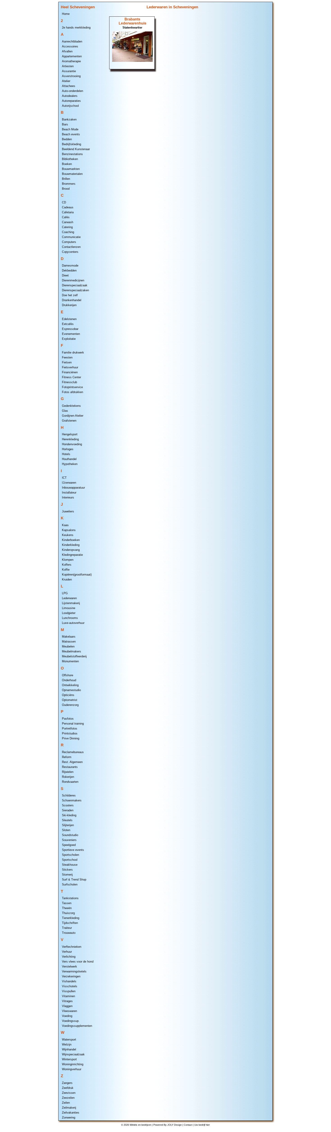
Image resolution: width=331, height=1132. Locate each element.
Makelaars (68, 636)
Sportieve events (73, 850)
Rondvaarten (70, 781)
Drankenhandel (71, 300)
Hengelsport (69, 434)
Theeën (67, 908)
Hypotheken (69, 464)
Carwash (67, 222)
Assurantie (69, 71)
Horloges (67, 449)
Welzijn (66, 1044)
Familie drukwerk (73, 352)
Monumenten (70, 661)
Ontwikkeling (70, 685)
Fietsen (67, 362)
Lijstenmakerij (71, 603)
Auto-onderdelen (72, 91)
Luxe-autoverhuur (73, 623)
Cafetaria (68, 212)
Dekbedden (69, 270)
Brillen (66, 178)
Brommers (68, 183)
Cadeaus (67, 207)
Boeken (67, 164)
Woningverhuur (71, 1069)
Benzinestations (72, 154)
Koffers (66, 564)
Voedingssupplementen (77, 1025)
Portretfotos (69, 728)
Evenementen (71, 334)
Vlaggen (67, 1006)
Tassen (66, 903)
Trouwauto (68, 932)
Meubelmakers (71, 651)
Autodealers (69, 96)
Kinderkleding (70, 545)
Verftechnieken (71, 946)
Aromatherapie (71, 61)
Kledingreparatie (72, 554)
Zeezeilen (68, 1097)
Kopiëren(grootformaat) (77, 574)
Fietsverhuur (70, 367)
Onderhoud (69, 680)
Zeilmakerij (69, 1107)
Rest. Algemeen (72, 762)
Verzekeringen (71, 976)
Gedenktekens (71, 405)
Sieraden (67, 810)
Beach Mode (70, 129)
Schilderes (69, 795)
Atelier (66, 81)
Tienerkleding (70, 918)
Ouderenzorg (70, 705)
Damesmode (70, 265)
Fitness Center (71, 377)
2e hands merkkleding (76, 27)
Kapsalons (69, 530)
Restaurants (70, 767)
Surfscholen (69, 884)
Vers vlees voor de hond (77, 961)
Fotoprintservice (72, 387)
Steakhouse (69, 864)
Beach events (71, 134)
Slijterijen (68, 825)
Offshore (67, 675)
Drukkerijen (69, 305)
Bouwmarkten (71, 169)
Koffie (66, 569)
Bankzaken (69, 119)
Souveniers (69, 840)
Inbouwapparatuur (73, 487)
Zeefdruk (67, 1088)
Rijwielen (67, 772)
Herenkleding (70, 439)
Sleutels (67, 820)
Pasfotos (68, 718)
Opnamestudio (71, 690)
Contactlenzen (71, 247)
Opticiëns (68, 695)
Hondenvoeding (72, 444)
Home (66, 14)
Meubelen (68, 646)
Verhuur (67, 951)
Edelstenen (69, 319)
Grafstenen (69, 420)
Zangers (67, 1083)
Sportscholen (70, 854)
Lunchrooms (70, 618)
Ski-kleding (69, 815)
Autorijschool (70, 105)
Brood (66, 188)
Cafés (66, 217)
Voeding (67, 1016)
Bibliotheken (70, 159)
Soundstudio (70, 835)
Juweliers (68, 511)
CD (64, 202)
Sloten (66, 830)
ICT (64, 477)
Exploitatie (69, 338)
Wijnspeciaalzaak (73, 1054)
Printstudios (69, 733)
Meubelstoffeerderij (74, 656)
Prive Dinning (70, 738)
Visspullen (68, 991)
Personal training (73, 723)
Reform (66, 757)
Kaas (65, 525)
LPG (65, 593)
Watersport (69, 1039)
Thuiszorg (68, 913)
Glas (65, 410)
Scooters (68, 805)
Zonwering (68, 1117)
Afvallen (67, 51)
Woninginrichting (72, 1064)
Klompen (67, 559)
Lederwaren (69, 598)
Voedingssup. (70, 1021)
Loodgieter (68, 613)
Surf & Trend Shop (74, 879)
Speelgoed (69, 845)
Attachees (68, 86)
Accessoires (70, 46)
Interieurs (68, 497)
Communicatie (71, 237)
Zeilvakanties (70, 1112)
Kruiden (67, 579)
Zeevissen (68, 1092)
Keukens (67, 535)
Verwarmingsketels (74, 971)
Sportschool (69, 859)
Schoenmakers (72, 800)
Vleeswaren (69, 1011)
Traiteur (67, 928)
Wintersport (69, 1059)
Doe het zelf (70, 295)
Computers (69, 242)
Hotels (66, 454)
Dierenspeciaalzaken (75, 290)
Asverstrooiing (71, 76)
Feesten (67, 357)
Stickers (67, 869)
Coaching (68, 232)
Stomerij (67, 874)
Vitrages (67, 1001)
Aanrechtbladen (72, 41)
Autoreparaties (71, 100)
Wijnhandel (69, 1049)
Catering (67, 227)
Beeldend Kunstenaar (76, 149)
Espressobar (70, 329)
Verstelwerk (69, 966)
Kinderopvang (71, 550)
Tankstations (70, 898)
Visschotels (69, 986)
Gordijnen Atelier (72, 415)
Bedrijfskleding (71, 144)
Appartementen (72, 56)
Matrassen (69, 641)
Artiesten (68, 66)
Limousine (68, 608)
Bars (65, 124)
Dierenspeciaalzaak (74, 285)
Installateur (69, 492)
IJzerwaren (69, 482)
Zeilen (66, 1102)
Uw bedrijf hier (202, 1124)
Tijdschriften (70, 923)
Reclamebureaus (73, 752)
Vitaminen (68, 996)
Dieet (65, 275)
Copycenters (70, 252)
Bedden (67, 139)
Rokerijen (68, 776)
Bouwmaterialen (72, 174)
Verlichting (68, 956)
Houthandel (69, 459)
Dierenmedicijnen (73, 280)
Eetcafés (68, 324)
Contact (188, 1124)
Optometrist (69, 700)
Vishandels (69, 981)
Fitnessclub (69, 382)
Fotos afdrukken (72, 392)
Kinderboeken (71, 540)
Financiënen (70, 372)
